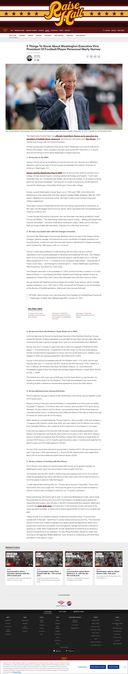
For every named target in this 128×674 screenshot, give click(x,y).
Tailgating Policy (75, 628)
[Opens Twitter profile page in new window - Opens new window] (35, 60)
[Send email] (95, 57)
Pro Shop (117, 640)
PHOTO (42, 617)
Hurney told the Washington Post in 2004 (44, 173)
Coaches (57, 631)
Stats (57, 637)
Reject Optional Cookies (98, 667)
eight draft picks (45, 506)
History (57, 643)
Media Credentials (117, 643)
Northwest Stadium (75, 617)
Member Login (95, 620)
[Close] (125, 667)
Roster (57, 620)
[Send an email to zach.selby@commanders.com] (38, 60)
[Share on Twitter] (91, 57)
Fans (41, 634)
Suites (95, 638)
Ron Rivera (91, 139)
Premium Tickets (95, 626)
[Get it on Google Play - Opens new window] (70, 651)
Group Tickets (95, 632)
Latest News (8, 620)
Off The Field (8, 626)
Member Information (95, 642)
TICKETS (95, 617)
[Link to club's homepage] (5, 30)
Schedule (57, 623)
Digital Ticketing (96, 635)
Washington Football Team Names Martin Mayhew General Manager (85, 315)
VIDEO (25, 617)
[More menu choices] (72, 30)
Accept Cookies (113, 667)
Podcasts (25, 631)
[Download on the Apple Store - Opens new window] (57, 650)
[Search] (104, 30)
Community (8, 634)
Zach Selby (37, 56)
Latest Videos (25, 620)
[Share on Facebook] (87, 57)
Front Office (57, 634)
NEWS (8, 617)
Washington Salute (117, 628)
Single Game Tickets (95, 629)
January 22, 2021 (75, 298)
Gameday (8, 623)
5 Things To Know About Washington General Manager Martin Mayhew (36, 315)
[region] (64, 667)
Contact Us (117, 620)
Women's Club (117, 637)
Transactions (57, 640)
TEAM (57, 617)
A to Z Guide (75, 625)
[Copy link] (98, 56)
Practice (42, 628)
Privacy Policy (17, 672)
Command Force (117, 631)
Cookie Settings (82, 667)
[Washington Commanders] (64, 659)
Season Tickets (95, 623)
